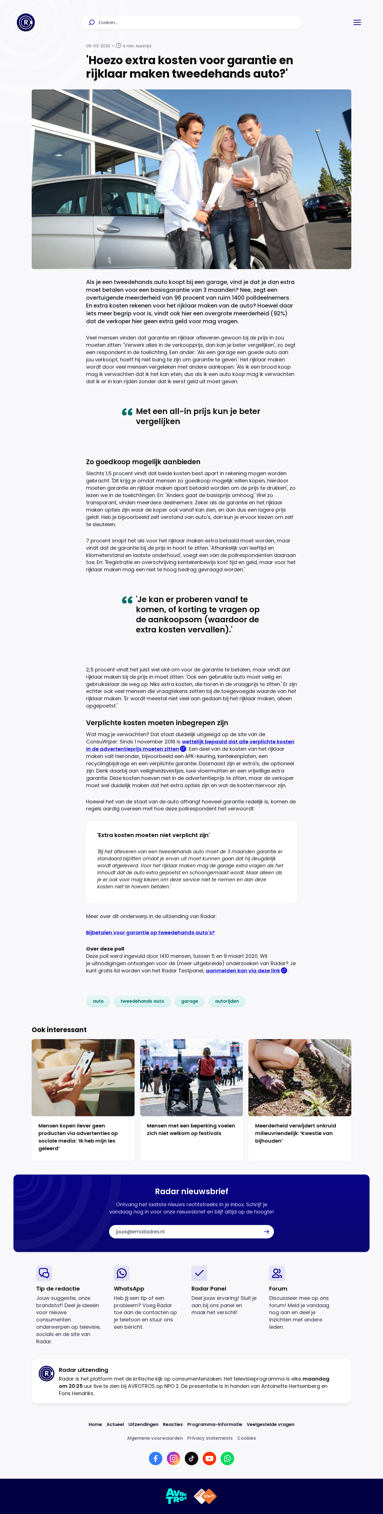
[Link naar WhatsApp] (227, 1458)
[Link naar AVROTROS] (176, 1496)
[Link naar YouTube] (209, 1458)
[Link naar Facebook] (155, 1458)
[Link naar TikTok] (191, 1458)
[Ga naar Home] (26, 22)
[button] (357, 22)
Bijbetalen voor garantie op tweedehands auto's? (150, 932)
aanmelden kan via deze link (243, 970)
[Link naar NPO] (205, 1496)
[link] (98, 1001)
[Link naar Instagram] (173, 1458)
